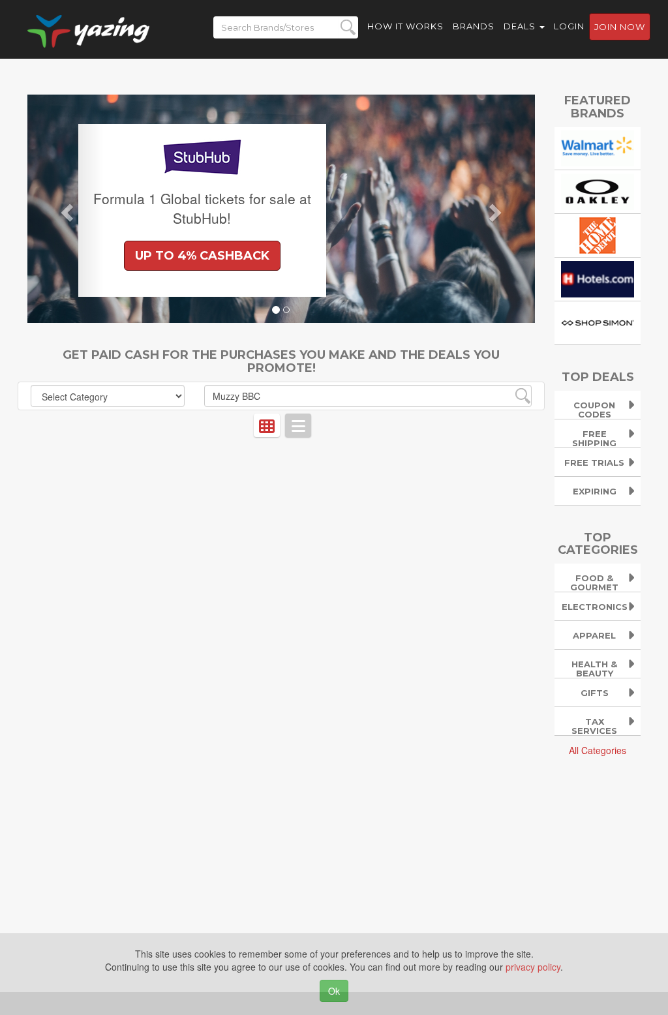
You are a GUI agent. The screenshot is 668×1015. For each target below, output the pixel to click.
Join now (619, 27)
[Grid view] (267, 425)
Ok (334, 990)
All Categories (597, 750)
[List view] (298, 425)
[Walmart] (597, 146)
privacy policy (533, 966)
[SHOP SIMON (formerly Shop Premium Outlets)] (597, 321)
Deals (521, 26)
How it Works (405, 26)
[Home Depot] (597, 234)
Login (569, 26)
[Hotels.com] (597, 277)
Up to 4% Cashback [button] (202, 256)
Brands (473, 26)
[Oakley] (597, 190)
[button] (65, 209)
